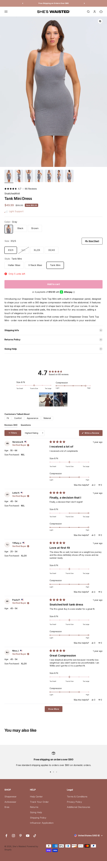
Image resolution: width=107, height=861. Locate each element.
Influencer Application (42, 822)
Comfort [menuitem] (18, 418)
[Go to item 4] (39, 176)
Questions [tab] (26, 426)
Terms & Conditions (77, 796)
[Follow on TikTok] (35, 836)
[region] (53, 399)
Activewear (10, 801)
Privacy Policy (74, 801)
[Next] (84, 3)
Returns (34, 807)
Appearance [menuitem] (32, 418)
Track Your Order (39, 801)
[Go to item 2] (18, 176)
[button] (11, 189)
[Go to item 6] (59, 176)
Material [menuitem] (47, 418)
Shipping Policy (38, 817)
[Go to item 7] (69, 176)
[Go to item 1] (8, 176)
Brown (34, 228)
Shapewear (10, 796)
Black (20, 228)
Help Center (36, 796)
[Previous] (22, 3)
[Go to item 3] (29, 176)
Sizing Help (36, 812)
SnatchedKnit (12, 193)
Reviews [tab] (10, 426)
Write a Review (93, 434)
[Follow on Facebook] (6, 836)
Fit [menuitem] (8, 418)
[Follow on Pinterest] (20, 836)
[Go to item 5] (49, 176)
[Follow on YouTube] (28, 836)
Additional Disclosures (78, 807)
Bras (6, 807)
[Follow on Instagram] (13, 836)
